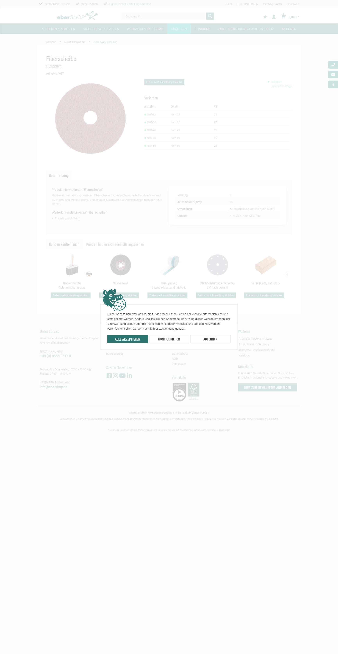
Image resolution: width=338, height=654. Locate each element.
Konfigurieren (169, 338)
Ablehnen (210, 338)
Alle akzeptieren (127, 339)
